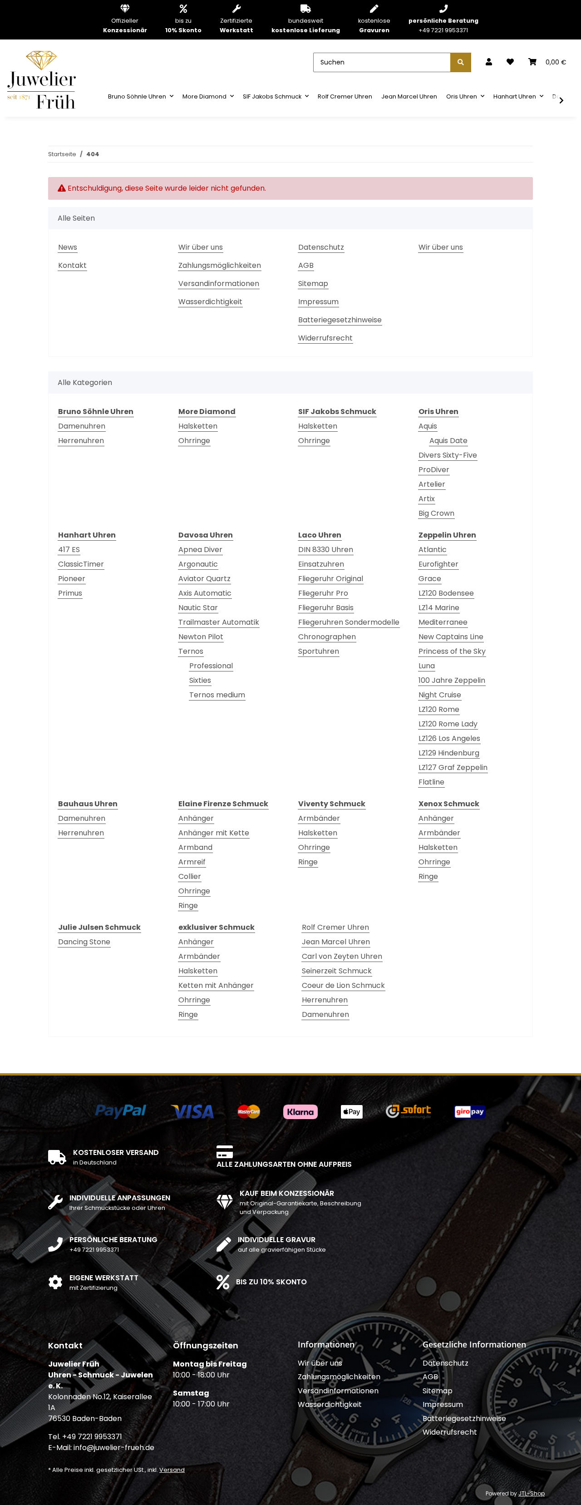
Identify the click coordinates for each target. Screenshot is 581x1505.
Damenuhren (81, 426)
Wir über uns (200, 247)
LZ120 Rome (439, 709)
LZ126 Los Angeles (449, 738)
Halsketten (197, 426)
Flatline (431, 782)
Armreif (192, 862)
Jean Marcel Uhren (336, 942)
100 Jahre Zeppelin (452, 680)
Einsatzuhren (321, 564)
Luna (427, 666)
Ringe (188, 905)
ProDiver (434, 469)
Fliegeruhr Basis (326, 607)
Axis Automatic (204, 593)
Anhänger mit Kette (213, 833)
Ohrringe (194, 440)
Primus (70, 593)
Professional (211, 666)
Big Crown (436, 513)
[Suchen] (460, 62)
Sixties (200, 680)
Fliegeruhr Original (330, 578)
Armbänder (319, 818)
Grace (430, 578)
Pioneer (71, 578)
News (67, 247)
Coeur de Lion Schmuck (343, 985)
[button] (488, 62)
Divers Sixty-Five (448, 455)
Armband (195, 847)
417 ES (69, 549)
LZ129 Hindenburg (449, 753)
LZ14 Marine (439, 607)
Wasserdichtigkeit (210, 301)
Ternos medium (217, 695)
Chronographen (327, 637)
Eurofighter (438, 564)
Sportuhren (318, 651)
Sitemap (313, 283)
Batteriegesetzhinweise (340, 320)
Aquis (428, 426)
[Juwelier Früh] (44, 79)
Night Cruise (440, 695)
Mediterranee (443, 622)
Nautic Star (198, 607)
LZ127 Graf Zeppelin (453, 767)
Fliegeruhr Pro (323, 593)
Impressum (318, 301)
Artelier (432, 484)
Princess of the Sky (452, 651)
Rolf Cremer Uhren (335, 927)
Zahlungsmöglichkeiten (219, 265)
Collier (189, 876)
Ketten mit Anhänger (216, 985)
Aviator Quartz (204, 578)
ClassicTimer (81, 564)
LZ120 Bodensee (446, 593)
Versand (172, 1470)
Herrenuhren (81, 440)
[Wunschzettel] (510, 62)
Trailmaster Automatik (218, 622)
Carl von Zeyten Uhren (342, 956)
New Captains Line (451, 637)
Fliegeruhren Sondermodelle (348, 622)
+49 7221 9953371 (443, 25)
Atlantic (433, 549)
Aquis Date (448, 440)
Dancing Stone (84, 942)
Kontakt (72, 265)
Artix (427, 498)
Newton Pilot (200, 637)
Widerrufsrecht (325, 338)
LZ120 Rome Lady (448, 724)
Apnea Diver (200, 549)
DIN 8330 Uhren (325, 549)
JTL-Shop (531, 1493)
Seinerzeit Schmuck (337, 971)
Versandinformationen (218, 283)
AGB (306, 265)
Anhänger (196, 818)
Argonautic (198, 564)
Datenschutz (321, 247)
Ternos (190, 651)
